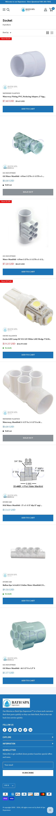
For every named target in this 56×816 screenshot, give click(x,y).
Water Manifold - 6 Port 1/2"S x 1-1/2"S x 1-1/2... (23, 259)
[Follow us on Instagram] (15, 730)
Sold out (28, 192)
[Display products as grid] (47, 33)
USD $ (6, 785)
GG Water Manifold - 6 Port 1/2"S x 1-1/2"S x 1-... (23, 176)
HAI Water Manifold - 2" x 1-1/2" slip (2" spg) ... (22, 505)
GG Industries (9, 173)
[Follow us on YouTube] (20, 730)
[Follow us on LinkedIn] (30, 730)
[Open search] (8, 9)
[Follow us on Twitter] (10, 730)
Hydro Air (7, 502)
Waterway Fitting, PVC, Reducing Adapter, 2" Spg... (24, 97)
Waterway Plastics (11, 93)
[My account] (45, 9)
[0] (51, 9)
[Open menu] (4, 9)
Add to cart (28, 109)
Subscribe (28, 773)
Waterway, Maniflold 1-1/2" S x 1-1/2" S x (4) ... (22, 422)
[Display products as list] (52, 33)
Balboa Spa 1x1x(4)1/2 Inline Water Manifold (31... (24, 585)
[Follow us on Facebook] (5, 730)
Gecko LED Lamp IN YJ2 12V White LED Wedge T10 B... (27, 339)
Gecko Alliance (10, 336)
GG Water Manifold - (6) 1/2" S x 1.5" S (19, 668)
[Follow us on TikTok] (25, 730)
